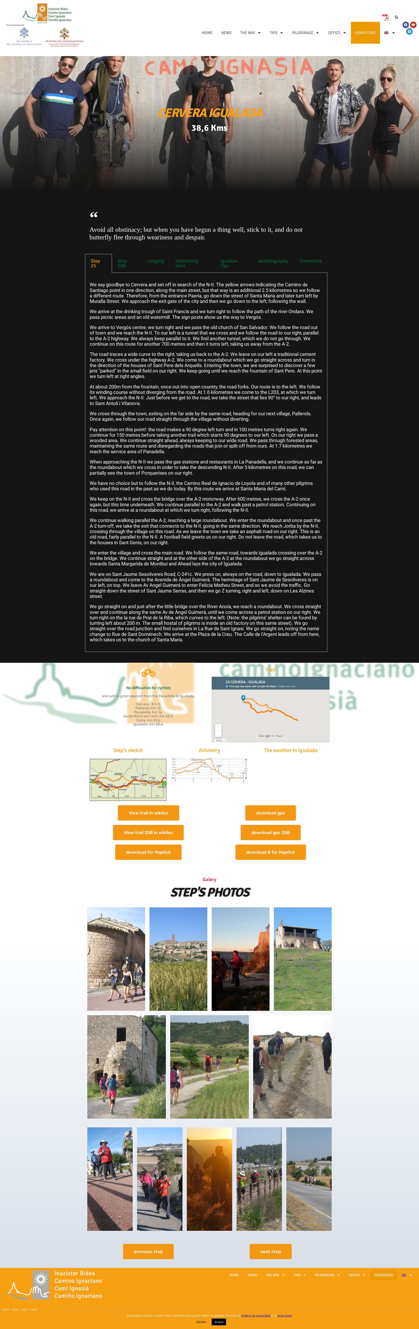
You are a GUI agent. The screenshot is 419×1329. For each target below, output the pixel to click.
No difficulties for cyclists (148, 687)
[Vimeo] (409, 31)
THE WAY (247, 32)
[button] (396, 17)
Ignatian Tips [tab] (228, 263)
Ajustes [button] (201, 1322)
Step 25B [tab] (122, 263)
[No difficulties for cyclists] (148, 672)
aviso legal (284, 1315)
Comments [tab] (311, 261)
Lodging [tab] (156, 261)
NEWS (226, 32)
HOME (207, 32)
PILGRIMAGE (302, 32)
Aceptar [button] (218, 1322)
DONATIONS (365, 32)
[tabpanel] (206, 462)
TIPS (273, 32)
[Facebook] (405, 25)
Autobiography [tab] (273, 261)
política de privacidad (256, 1315)
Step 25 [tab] (95, 263)
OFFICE (334, 32)
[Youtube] (413, 25)
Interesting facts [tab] (186, 263)
